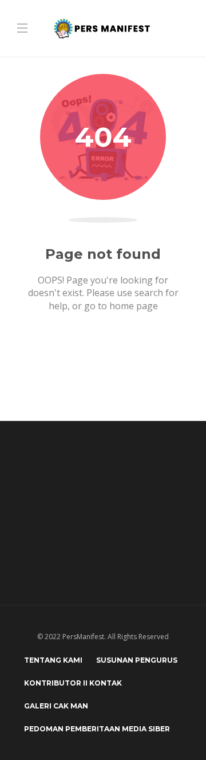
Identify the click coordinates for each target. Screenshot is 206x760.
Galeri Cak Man (56, 706)
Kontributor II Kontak (73, 683)
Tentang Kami (53, 660)
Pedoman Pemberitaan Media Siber (97, 728)
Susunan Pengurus (136, 660)
